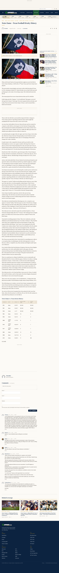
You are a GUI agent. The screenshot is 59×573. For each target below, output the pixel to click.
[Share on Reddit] (56, 28)
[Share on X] (52, 28)
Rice (2, 550)
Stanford (3, 558)
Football (22, 12)
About (56, 12)
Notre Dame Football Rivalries (27, 20)
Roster (3, 539)
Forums (42, 12)
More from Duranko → (10, 377)
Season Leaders (5, 543)
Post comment (32, 410)
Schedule (3, 537)
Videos (47, 12)
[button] (6, 302)
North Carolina (4, 556)
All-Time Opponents (33, 553)
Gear (52, 12)
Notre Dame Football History (11, 20)
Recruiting (29, 12)
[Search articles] (40, 8)
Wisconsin (4, 549)
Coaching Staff (4, 541)
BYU (16, 549)
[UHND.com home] (7, 525)
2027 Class (32, 539)
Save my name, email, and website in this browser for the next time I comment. (16, 407)
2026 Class (32, 541)
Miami (16, 552)
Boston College (18, 554)
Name (3, 390)
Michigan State (4, 552)
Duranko (6, 28)
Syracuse (17, 558)
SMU (16, 556)
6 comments (25, 28)
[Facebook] (56, 9)
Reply (6, 429)
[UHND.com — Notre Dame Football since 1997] (11, 12)
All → (56, 52)
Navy (16, 550)
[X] (55, 9)
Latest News (4, 535)
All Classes (32, 543)
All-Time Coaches (33, 555)
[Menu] (3, 13)
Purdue (3, 554)
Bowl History (32, 551)
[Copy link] (51, 28)
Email (3, 395)
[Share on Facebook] (54, 28)
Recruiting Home (33, 535)
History (36, 12)
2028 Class (32, 537)
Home (3, 20)
